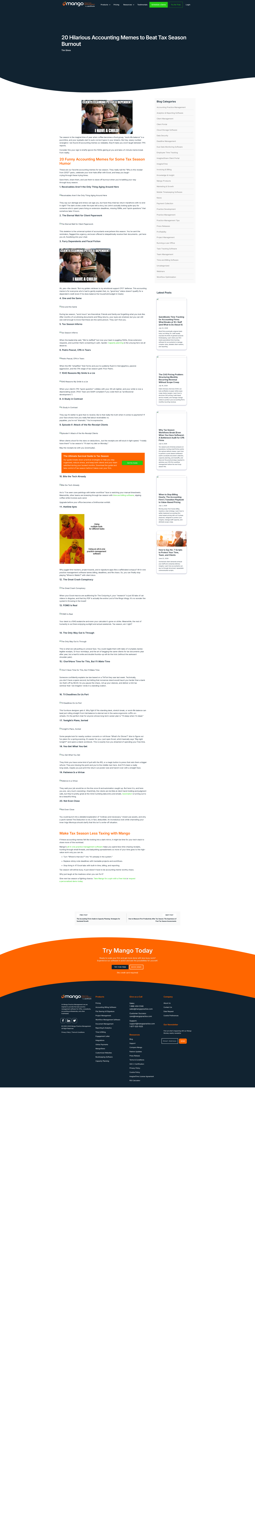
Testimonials (142, 5)
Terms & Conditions (78, 1032)
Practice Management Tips (168, 220)
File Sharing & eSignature (105, 1011)
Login (188, 5)
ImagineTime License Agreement (141, 1076)
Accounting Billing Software (106, 1007)
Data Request (169, 1011)
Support (132, 1043)
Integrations (100, 1040)
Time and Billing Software (167, 260)
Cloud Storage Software (167, 130)
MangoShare (100, 1049)
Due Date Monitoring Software (170, 147)
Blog (131, 1039)
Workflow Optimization (166, 277)
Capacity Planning (102, 1061)
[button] (109, 5)
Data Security (162, 136)
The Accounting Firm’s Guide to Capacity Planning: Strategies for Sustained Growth (98, 918)
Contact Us (168, 1007)
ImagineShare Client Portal (168, 158)
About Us (167, 1003)
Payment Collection (165, 203)
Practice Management (166, 215)
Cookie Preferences (171, 1016)
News (159, 198)
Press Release (134, 1056)
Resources (127, 5)
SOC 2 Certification (136, 1064)
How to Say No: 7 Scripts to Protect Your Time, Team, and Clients (170, 552)
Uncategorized (163, 266)
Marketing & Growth (165, 186)
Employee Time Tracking (167, 153)
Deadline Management (166, 141)
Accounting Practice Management (171, 107)
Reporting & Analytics (104, 1028)
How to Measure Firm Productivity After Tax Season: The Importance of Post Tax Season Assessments (152, 918)
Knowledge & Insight (165, 175)
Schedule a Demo (159, 5)
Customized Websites (104, 1053)
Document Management (104, 1024)
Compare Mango (135, 1047)
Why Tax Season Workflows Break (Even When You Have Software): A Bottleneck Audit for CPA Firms (171, 435)
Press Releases (163, 226)
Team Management (165, 254)
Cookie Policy (134, 1072)
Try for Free (176, 5)
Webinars (161, 271)
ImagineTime (162, 164)
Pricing (116, 5)
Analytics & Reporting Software (170, 113)
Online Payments (102, 1044)
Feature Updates (135, 1052)
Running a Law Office (166, 243)
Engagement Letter (103, 1036)
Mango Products (164, 181)
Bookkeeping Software (104, 1057)
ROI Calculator (134, 1080)
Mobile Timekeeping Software (169, 192)
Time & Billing (101, 1032)
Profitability (161, 232)
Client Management (165, 119)
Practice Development (166, 209)
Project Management (166, 237)
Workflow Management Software (108, 1020)
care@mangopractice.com (140, 1016)
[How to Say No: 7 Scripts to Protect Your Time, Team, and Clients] (172, 539)
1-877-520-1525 (136, 1026)
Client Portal (162, 124)
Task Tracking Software (167, 249)
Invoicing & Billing (164, 170)
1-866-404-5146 (136, 1006)
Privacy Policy (66, 1032)
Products (104, 5)
